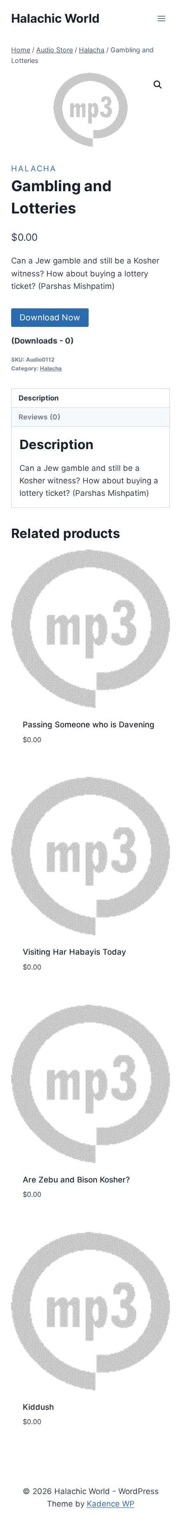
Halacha (34, 168)
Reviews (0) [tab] (39, 417)
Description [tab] (39, 398)
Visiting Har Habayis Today (74, 952)
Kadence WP (111, 1503)
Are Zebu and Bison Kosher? (76, 1179)
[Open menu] (161, 18)
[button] (157, 84)
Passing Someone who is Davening (89, 724)
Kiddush (38, 1407)
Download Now (49, 317)
